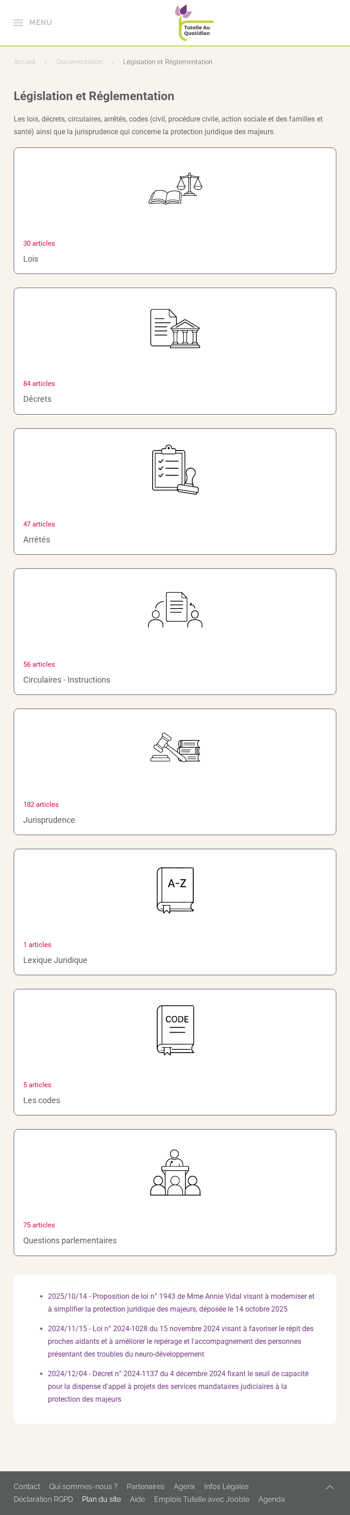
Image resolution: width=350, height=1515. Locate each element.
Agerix (184, 1486)
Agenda (271, 1499)
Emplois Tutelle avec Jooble (201, 1499)
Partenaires (146, 1486)
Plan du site (101, 1499)
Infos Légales (226, 1486)
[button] (33, 23)
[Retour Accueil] (194, 23)
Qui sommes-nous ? (83, 1486)
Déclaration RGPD (43, 1499)
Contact (27, 1486)
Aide (137, 1499)
